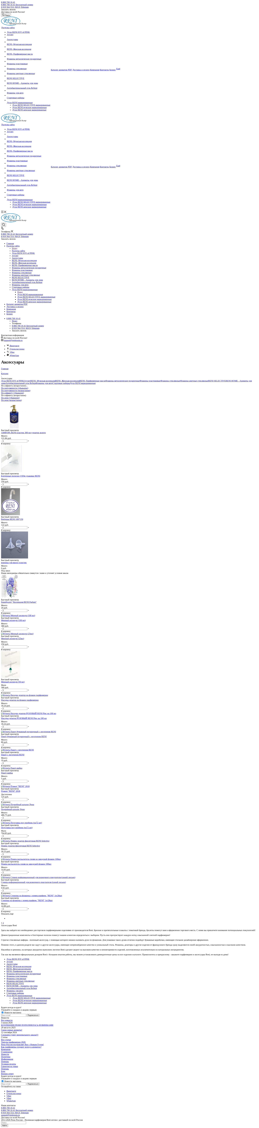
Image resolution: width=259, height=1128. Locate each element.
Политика (5, 1057)
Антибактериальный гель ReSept (21, 383)
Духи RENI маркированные (30, 294)
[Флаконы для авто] (28, 90)
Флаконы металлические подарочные (122, 381)
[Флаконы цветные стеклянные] (28, 71)
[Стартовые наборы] (28, 95)
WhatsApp (14, 355)
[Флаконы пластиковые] (28, 61)
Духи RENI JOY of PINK (12, 381)
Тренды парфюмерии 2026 (13, 1042)
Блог (3, 1071)
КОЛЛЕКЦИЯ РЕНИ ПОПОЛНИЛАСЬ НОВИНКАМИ (27, 1025)
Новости (5, 1054)
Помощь (5, 1061)
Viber (12, 352)
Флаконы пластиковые (150, 381)
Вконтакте (14, 346)
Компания (5, 1049)
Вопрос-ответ (7, 1074)
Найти (4, 1125)
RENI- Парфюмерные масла (92, 381)
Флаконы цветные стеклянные (194, 381)
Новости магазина (12, 1012)
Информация (7, 1059)
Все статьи (6, 1040)
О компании (6, 1052)
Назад (14, 248)
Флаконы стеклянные (170, 381)
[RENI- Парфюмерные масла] (28, 51)
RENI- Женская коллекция (67, 381)
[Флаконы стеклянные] (28, 66)
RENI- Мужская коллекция (42, 381)
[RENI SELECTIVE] (28, 76)
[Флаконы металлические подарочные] (28, 56)
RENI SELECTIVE (217, 381)
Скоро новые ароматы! (11, 1030)
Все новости (7, 1020)
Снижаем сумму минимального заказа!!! (19, 1035)
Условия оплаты (8, 1064)
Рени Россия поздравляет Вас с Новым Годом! (22, 1044)
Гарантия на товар (9, 1066)
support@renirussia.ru (13, 340)
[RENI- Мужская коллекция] (28, 42)
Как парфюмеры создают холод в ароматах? (21, 1047)
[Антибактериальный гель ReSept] (28, 85)
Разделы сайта (18, 251)
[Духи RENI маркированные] (28, 100)
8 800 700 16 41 (8, 2)
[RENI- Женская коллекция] (28, 47)
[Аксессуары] (28, 37)
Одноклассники (17, 349)
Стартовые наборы (61, 383)
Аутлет (27, 381)
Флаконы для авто (44, 383)
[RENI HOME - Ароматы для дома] (28, 81)
